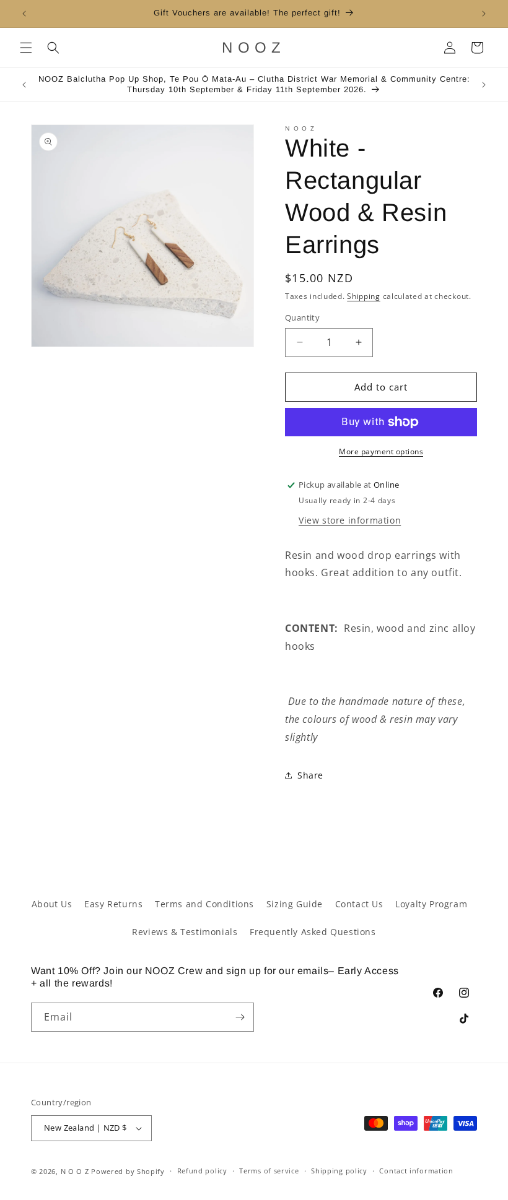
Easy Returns (113, 904)
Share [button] (310, 775)
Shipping (363, 296)
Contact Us (359, 904)
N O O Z (76, 1171)
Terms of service (269, 1170)
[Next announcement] (483, 13)
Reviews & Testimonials (184, 932)
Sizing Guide (294, 904)
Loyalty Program (431, 904)
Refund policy (202, 1170)
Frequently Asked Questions (313, 932)
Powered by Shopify (128, 1171)
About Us (52, 904)
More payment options (381, 451)
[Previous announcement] (24, 13)
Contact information (416, 1170)
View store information (350, 520)
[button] (26, 47)
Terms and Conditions (204, 904)
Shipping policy (339, 1170)
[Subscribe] (239, 1017)
